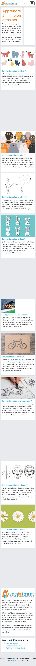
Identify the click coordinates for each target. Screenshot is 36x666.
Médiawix (14, 660)
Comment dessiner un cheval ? (14, 197)
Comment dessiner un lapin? (13, 239)
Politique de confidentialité (15, 648)
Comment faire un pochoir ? (13, 357)
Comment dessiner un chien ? (14, 71)
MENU (26, 3)
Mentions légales (12, 644)
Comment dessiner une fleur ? (14, 529)
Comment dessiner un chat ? (13, 155)
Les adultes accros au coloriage (15, 315)
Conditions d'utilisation (14, 646)
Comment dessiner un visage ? (14, 485)
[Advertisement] (18, 110)
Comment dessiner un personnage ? (17, 401)
